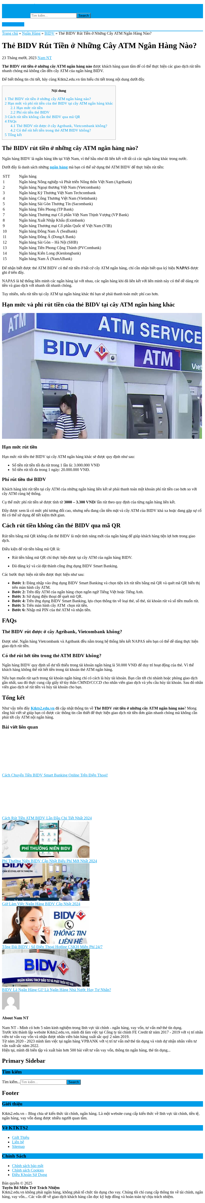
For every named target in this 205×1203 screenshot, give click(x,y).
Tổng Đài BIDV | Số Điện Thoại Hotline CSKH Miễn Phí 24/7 (52, 947)
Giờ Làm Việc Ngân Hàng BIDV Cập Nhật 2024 (41, 904)
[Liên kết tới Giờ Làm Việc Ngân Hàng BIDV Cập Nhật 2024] (46, 899)
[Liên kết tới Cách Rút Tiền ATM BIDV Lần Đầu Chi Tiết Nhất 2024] (46, 813)
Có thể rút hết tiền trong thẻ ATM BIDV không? (50, 130)
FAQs (10, 121)
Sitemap (18, 1146)
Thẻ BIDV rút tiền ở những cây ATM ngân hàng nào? (48, 99)
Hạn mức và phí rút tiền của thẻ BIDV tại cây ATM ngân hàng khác (59, 103)
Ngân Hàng (31, 33)
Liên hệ (18, 1142)
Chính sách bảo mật (27, 1166)
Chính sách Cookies (28, 1170)
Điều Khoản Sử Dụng (29, 1175)
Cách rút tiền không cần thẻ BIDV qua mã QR (42, 117)
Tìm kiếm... (21, 15)
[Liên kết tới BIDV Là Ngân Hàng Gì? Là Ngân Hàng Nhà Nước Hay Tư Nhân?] (46, 985)
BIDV (49, 33)
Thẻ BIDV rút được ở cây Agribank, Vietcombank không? (58, 126)
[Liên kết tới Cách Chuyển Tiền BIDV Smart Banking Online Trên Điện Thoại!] (46, 770)
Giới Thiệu (20, 1137)
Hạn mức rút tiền (26, 108)
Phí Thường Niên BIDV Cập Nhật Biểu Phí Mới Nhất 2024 (49, 861)
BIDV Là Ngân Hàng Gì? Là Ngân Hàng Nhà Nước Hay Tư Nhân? (56, 990)
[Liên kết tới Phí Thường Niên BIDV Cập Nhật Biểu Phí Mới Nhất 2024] (46, 856)
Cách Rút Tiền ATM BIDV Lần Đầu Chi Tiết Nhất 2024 (47, 818)
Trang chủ (10, 33)
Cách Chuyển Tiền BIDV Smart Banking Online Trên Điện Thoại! (55, 775)
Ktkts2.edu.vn (13, 24)
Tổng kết (13, 135)
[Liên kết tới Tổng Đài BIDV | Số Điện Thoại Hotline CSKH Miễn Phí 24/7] (46, 942)
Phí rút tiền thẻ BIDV (30, 112)
